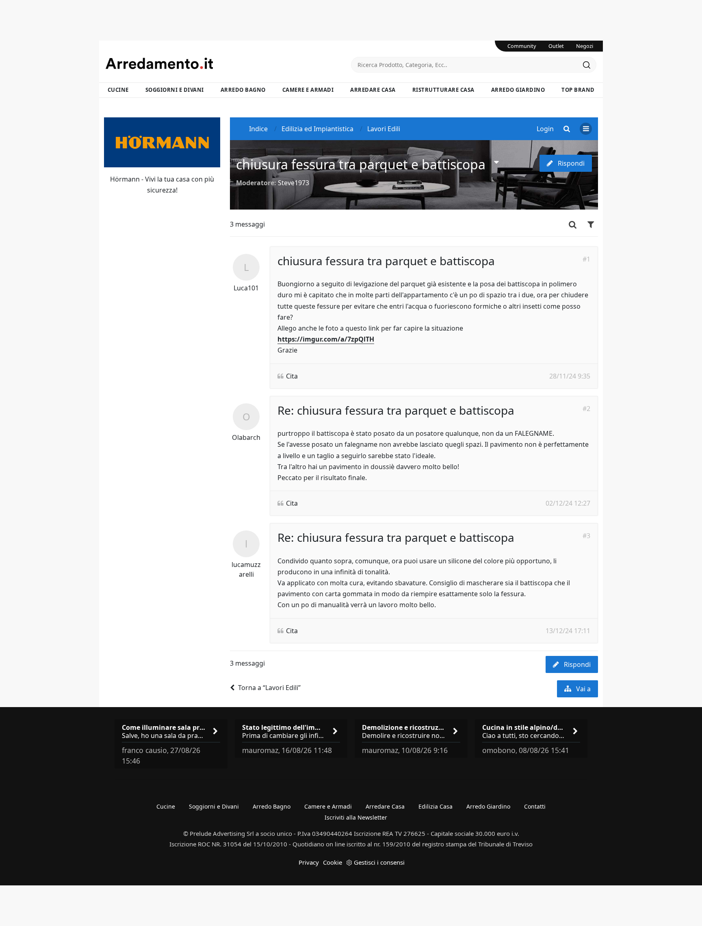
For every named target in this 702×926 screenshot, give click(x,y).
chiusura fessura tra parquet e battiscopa (360, 164)
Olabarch (246, 437)
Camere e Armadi (308, 89)
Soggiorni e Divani (174, 89)
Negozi (584, 46)
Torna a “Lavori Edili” (269, 687)
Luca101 (246, 287)
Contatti (535, 806)
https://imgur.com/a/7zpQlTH (325, 339)
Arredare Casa (373, 89)
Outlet (556, 46)
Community (521, 46)
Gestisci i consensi (379, 862)
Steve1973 (293, 182)
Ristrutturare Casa (443, 89)
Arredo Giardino (518, 89)
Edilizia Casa (435, 806)
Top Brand (578, 89)
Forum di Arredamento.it (228, 63)
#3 (586, 535)
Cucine (118, 89)
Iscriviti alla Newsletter (356, 817)
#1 (586, 259)
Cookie (332, 862)
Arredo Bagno (243, 89)
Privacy (309, 862)
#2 (586, 408)
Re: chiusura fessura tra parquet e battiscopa (395, 410)
